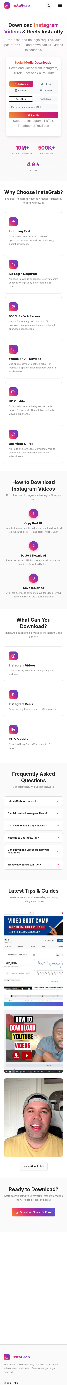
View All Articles (34, 1166)
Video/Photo (21, 99)
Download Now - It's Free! (36, 1212)
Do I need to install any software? (27, 825)
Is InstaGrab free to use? (22, 801)
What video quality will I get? (24, 864)
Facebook (23, 90)
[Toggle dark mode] (49, 5)
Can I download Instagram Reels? (27, 813)
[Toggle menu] (60, 5)
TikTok (47, 84)
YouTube (47, 90)
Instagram (23, 84)
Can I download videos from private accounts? (28, 851)
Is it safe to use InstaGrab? (23, 837)
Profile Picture (46, 99)
